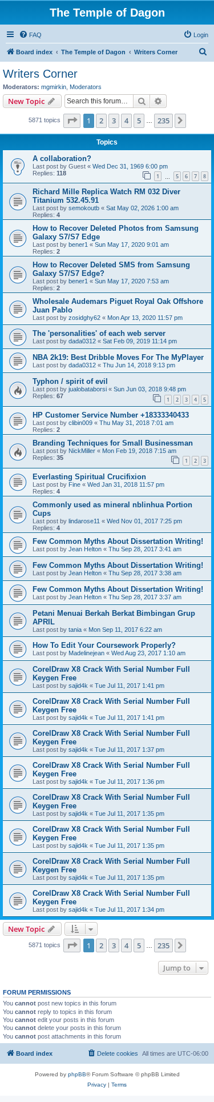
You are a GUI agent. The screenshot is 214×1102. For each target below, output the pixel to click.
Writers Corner (40, 73)
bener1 (78, 244)
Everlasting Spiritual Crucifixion (89, 476)
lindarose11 (84, 521)
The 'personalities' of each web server (99, 333)
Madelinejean (86, 653)
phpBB (77, 1074)
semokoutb (83, 208)
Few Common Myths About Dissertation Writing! (118, 541)
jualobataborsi (87, 389)
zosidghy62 (84, 317)
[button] (71, 120)
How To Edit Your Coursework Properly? (104, 645)
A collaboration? (62, 158)
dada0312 (82, 341)
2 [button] (101, 120)
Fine (74, 484)
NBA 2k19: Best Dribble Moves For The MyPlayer (118, 357)
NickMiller (81, 450)
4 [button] (126, 120)
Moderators (86, 86)
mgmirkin (53, 86)
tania (75, 629)
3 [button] (114, 120)
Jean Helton (85, 549)
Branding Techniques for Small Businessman (113, 443)
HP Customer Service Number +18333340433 (111, 415)
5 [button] (139, 120)
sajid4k (78, 685)
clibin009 (80, 422)
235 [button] (163, 120)
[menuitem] (30, 35)
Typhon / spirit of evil (70, 381)
